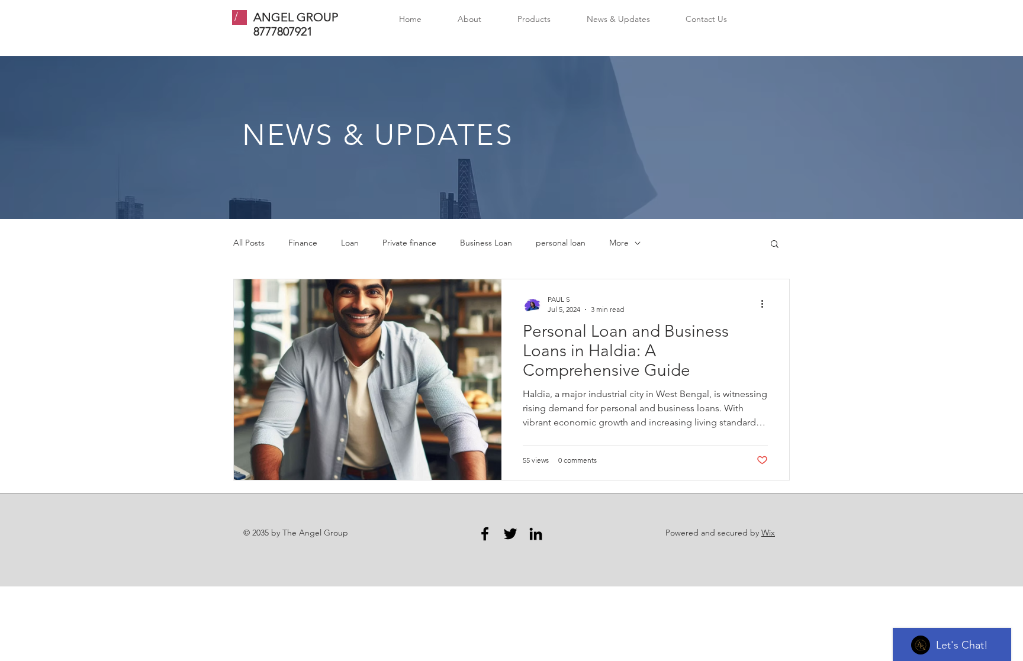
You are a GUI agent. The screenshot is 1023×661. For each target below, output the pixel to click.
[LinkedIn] (536, 534)
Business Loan (486, 242)
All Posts (249, 242)
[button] (774, 244)
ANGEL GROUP (295, 17)
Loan (350, 242)
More (619, 242)
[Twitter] (510, 534)
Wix (768, 532)
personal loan (561, 242)
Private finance (409, 242)
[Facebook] (485, 534)
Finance (302, 242)
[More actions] (766, 303)
